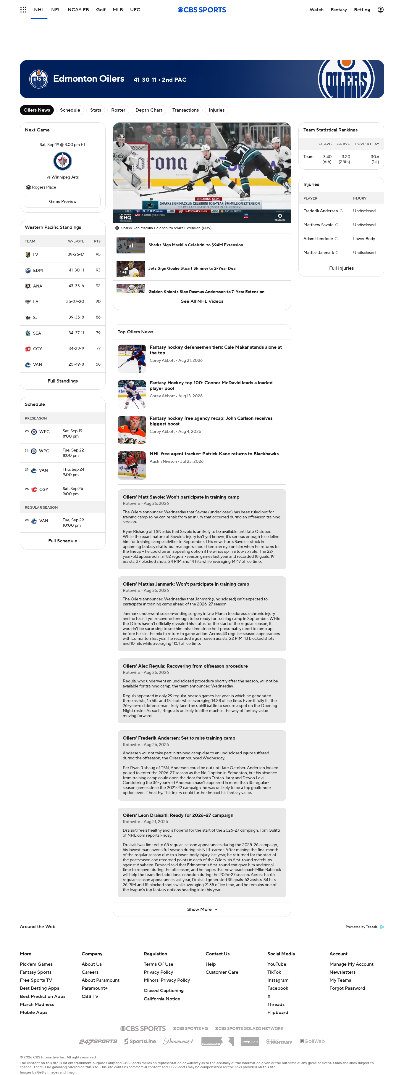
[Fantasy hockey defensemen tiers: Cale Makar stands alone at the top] (132, 359)
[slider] (202, 206)
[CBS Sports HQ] (190, 1028)
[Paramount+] (178, 1040)
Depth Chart (148, 110)
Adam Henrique (318, 239)
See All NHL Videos (202, 301)
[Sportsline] (140, 1040)
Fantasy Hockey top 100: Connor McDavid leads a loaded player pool (211, 385)
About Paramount (100, 980)
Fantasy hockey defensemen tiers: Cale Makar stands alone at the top (216, 350)
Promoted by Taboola (362, 927)
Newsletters (342, 972)
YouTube (276, 964)
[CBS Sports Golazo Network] (249, 1028)
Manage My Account (351, 964)
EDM (38, 270)
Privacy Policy (158, 972)
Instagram (278, 980)
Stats (95, 110)
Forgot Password (347, 988)
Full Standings (63, 381)
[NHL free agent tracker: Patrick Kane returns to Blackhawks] (132, 465)
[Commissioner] (217, 1039)
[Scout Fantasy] (279, 1041)
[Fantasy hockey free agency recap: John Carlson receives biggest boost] (132, 430)
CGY (37, 349)
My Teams (340, 980)
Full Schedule (62, 541)
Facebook (277, 988)
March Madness (37, 1004)
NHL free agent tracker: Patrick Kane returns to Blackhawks (214, 454)
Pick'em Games (36, 964)
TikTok (274, 972)
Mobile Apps (33, 1012)
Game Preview (63, 201)
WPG (44, 432)
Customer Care (222, 972)
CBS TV (90, 997)
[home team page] (62, 161)
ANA (37, 286)
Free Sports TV (36, 980)
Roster (118, 110)
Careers (90, 972)
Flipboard (277, 1012)
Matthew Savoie (318, 225)
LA (35, 302)
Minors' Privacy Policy (167, 980)
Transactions (185, 110)
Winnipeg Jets (65, 177)
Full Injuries (341, 268)
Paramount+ (95, 988)
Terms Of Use (158, 964)
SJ (35, 317)
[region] (202, 173)
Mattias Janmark (318, 253)
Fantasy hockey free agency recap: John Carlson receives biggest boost (211, 421)
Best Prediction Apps (42, 997)
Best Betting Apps (39, 988)
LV (35, 255)
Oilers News (37, 110)
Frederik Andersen (320, 211)
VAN (37, 364)
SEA (37, 333)
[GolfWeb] (312, 1042)
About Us (92, 964)
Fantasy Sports (35, 972)
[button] (124, 215)
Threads (276, 1004)
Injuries (216, 110)
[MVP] (250, 1039)
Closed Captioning (164, 991)
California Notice (162, 999)
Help (211, 964)
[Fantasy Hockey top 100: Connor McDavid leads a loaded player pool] (132, 394)
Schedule (70, 110)
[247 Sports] (98, 1040)
